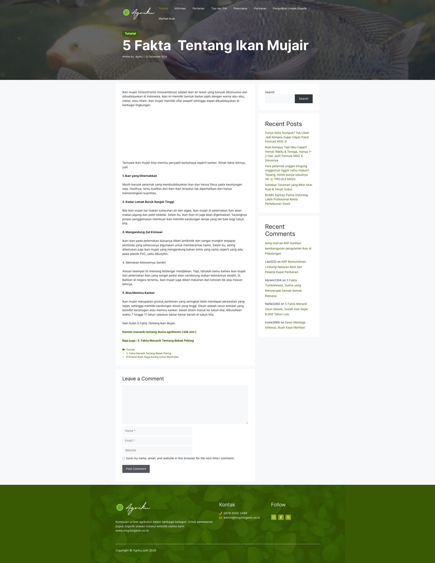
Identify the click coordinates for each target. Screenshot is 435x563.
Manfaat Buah (167, 18)
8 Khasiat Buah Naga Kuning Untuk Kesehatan (152, 356)
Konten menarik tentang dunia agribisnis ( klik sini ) (159, 332)
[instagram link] (273, 517)
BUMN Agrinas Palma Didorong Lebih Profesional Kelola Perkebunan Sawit (286, 199)
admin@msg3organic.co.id (242, 517)
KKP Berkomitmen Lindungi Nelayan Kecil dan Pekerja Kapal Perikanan (285, 267)
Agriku (139, 56)
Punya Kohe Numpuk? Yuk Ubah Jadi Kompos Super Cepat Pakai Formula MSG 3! (287, 137)
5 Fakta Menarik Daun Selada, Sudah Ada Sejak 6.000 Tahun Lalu (286, 309)
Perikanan (260, 8)
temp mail (272, 243)
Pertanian (198, 8)
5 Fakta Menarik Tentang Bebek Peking (148, 353)
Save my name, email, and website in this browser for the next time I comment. (180, 458)
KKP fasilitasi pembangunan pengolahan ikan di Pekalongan (288, 248)
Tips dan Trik (219, 8)
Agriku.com (140, 550)
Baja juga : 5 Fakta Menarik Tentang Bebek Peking (158, 340)
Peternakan (240, 8)
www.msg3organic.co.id (132, 530)
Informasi (180, 8)
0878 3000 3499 (235, 513)
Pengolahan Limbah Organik (290, 8)
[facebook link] (281, 517)
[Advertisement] (185, 135)
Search (270, 92)
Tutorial (163, 8)
